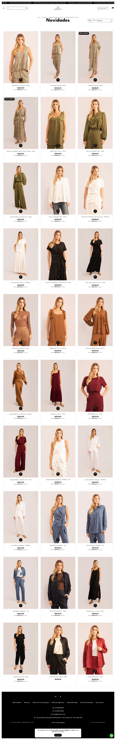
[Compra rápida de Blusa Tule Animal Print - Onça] (20, 342)
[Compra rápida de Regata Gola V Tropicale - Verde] (20, 79)
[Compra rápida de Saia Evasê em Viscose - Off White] (20, 277)
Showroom (27, 702)
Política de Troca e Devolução (41, 702)
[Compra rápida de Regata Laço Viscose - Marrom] (58, 342)
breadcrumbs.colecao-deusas (56, 17)
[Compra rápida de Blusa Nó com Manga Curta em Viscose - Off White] (95, 211)
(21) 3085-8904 (59, 711)
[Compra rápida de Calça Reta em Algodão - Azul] (20, 605)
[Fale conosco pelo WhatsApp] (111, 735)
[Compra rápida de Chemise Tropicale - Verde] (95, 80)
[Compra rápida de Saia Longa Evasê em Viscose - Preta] (95, 277)
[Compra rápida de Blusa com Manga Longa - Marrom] (95, 342)
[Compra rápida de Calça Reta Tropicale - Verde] (58, 80)
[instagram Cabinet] (55, 696)
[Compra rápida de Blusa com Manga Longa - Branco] (58, 211)
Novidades (44, 17)
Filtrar (90, 20)
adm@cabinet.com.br (59, 714)
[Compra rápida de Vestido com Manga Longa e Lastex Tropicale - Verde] (20, 145)
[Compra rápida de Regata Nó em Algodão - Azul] (58, 539)
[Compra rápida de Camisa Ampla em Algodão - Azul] (95, 539)
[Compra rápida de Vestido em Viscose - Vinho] (58, 408)
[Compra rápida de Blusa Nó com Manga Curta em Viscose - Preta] (58, 277)
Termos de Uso (100, 702)
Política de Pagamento (58, 702)
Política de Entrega (72, 702)
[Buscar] (26, 8)
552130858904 (59, 708)
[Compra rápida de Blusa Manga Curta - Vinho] (95, 408)
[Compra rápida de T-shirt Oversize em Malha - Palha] (58, 671)
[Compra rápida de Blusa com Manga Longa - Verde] (95, 145)
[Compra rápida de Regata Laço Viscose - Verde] (58, 145)
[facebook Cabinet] (60, 696)
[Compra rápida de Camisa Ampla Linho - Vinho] (95, 671)
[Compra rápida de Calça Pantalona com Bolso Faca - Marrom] (20, 408)
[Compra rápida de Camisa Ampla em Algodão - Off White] (95, 474)
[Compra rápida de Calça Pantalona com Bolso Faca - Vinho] (20, 474)
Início (38, 17)
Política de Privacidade (86, 702)
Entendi (58, 735)
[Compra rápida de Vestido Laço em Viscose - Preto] (95, 605)
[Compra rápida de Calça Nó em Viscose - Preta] (20, 671)
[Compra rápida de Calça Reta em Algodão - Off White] (20, 540)
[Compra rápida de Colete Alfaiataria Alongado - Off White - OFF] (58, 474)
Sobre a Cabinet (16, 702)
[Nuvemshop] (58, 723)
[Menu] (4, 8)
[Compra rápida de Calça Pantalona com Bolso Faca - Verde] (20, 211)
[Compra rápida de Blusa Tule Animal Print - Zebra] (58, 605)
